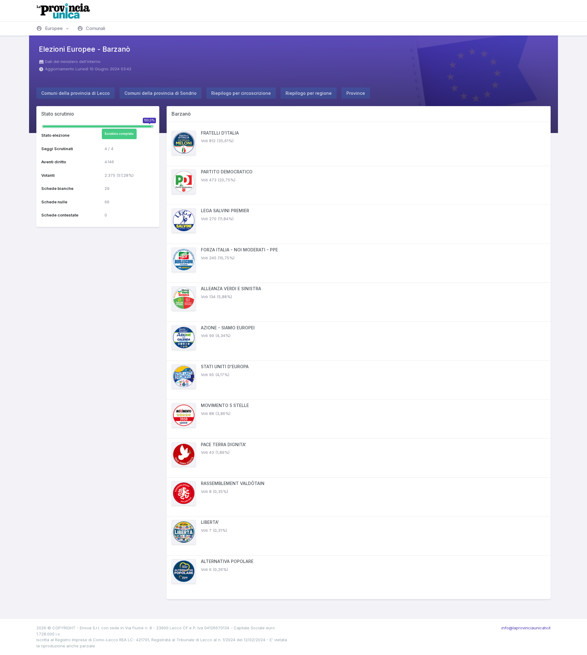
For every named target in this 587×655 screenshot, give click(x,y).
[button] (53, 28)
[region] (359, 360)
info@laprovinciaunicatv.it (526, 627)
